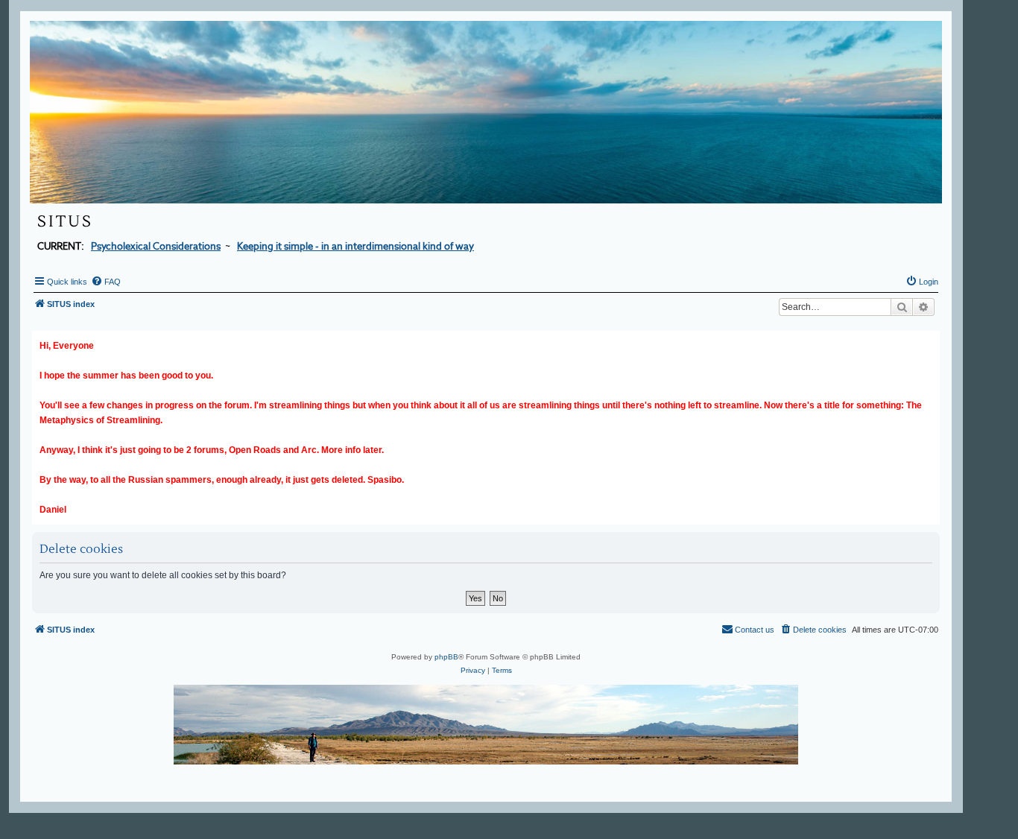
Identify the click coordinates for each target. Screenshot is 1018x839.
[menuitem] (106, 282)
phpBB (446, 657)
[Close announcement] (930, 339)
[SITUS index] (486, 112)
